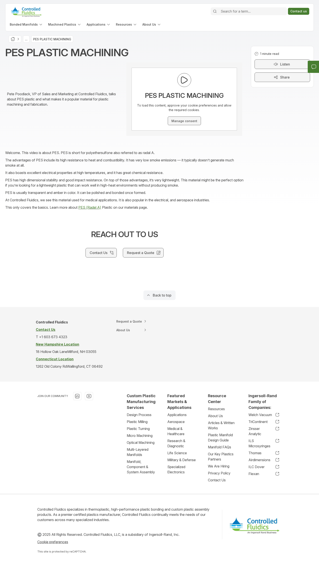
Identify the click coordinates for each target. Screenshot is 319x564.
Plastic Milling (137, 422)
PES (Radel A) (89, 207)
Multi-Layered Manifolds (137, 452)
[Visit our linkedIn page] (77, 396)
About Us (215, 416)
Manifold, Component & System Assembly (141, 466)
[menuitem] (26, 24)
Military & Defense (181, 460)
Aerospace (176, 422)
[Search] (215, 11)
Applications (177, 415)
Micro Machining (140, 435)
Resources (216, 409)
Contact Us (217, 480)
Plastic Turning (138, 428)
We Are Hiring (218, 466)
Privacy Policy (219, 473)
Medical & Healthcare (175, 431)
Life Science (177, 453)
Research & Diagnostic (176, 443)
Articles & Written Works (221, 425)
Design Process (139, 415)
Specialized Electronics (176, 469)
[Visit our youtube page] (89, 396)
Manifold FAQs (219, 447)
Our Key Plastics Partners (220, 456)
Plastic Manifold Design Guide (220, 437)
